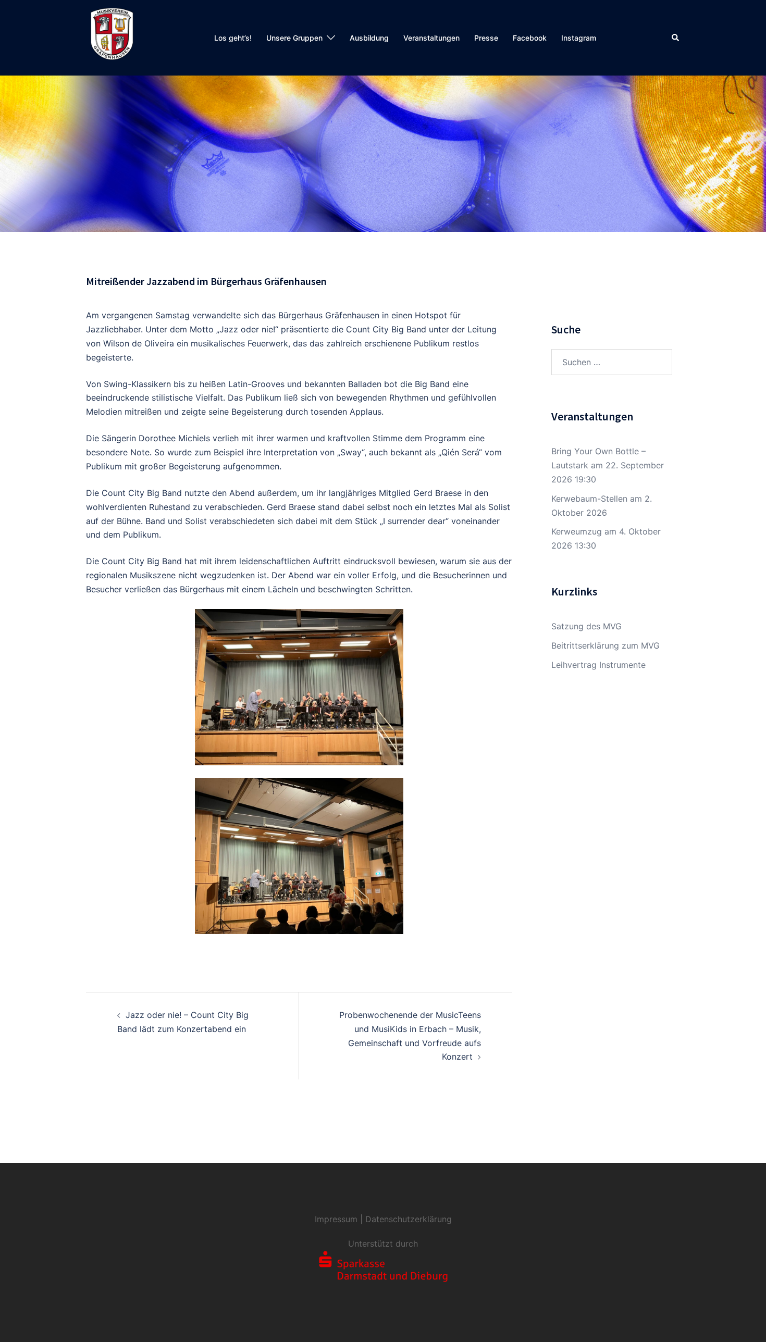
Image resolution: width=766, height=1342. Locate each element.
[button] (676, 37)
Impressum (336, 1219)
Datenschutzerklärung (408, 1219)
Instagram (578, 37)
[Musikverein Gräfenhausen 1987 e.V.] (112, 37)
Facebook (530, 37)
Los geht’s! (233, 37)
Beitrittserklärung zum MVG (605, 645)
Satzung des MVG (586, 626)
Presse (486, 37)
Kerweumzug (576, 531)
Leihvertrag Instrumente (598, 665)
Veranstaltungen (431, 37)
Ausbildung (369, 37)
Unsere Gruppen (294, 37)
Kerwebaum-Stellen (589, 498)
